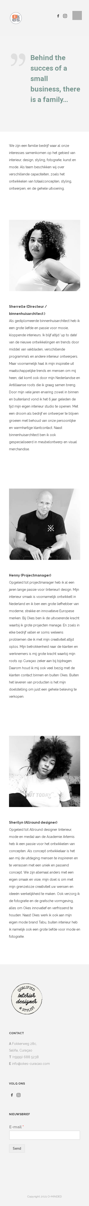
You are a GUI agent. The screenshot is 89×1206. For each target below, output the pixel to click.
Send (17, 1148)
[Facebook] (58, 15)
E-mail (16, 1127)
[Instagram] (65, 15)
